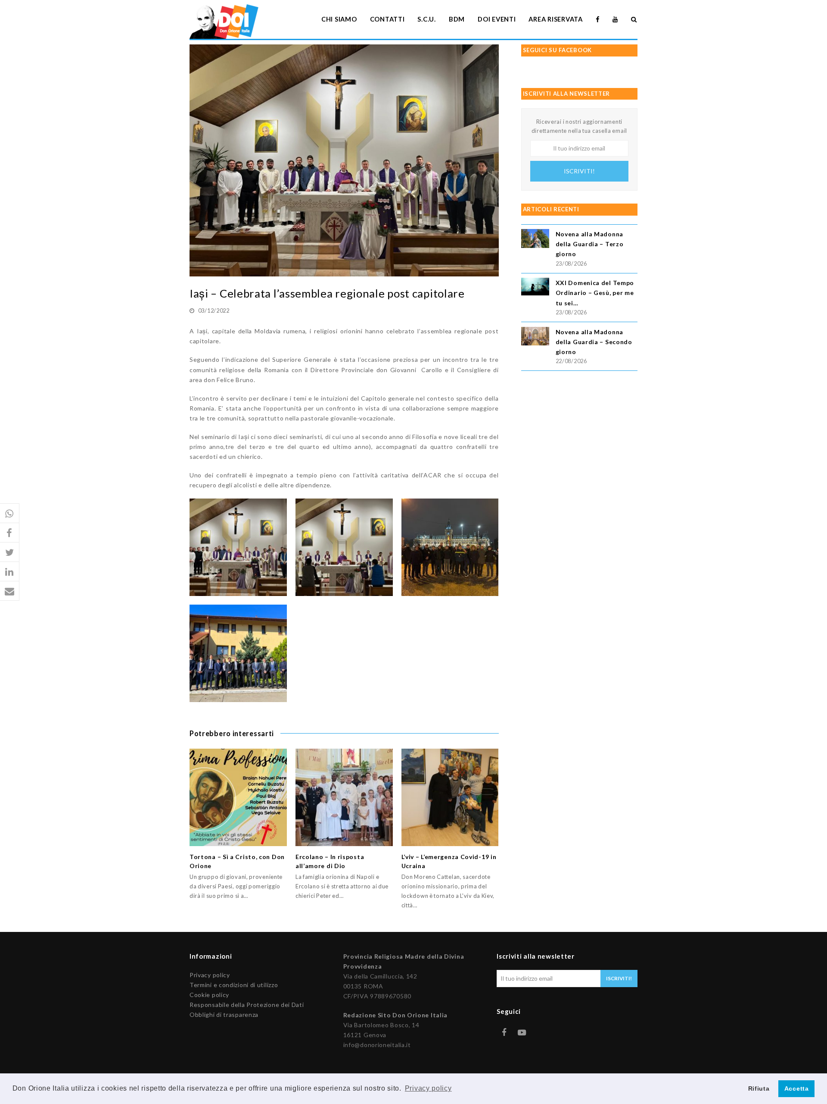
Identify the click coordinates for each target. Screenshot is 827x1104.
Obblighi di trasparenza (224, 1014)
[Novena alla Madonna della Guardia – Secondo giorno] (535, 337)
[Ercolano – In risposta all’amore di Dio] (344, 797)
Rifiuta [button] (759, 1088)
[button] (9, 513)
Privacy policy (210, 975)
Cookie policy (209, 994)
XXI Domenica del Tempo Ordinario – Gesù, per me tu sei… (595, 292)
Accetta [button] (796, 1088)
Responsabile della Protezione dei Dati (247, 1004)
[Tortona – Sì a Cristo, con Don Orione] (238, 797)
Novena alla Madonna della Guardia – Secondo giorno (594, 341)
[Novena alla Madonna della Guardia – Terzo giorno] (535, 239)
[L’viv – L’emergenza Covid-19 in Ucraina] (450, 797)
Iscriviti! (579, 171)
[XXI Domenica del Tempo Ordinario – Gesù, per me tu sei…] (535, 288)
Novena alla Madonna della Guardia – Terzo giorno (590, 243)
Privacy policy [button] (428, 1088)
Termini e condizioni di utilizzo (234, 984)
